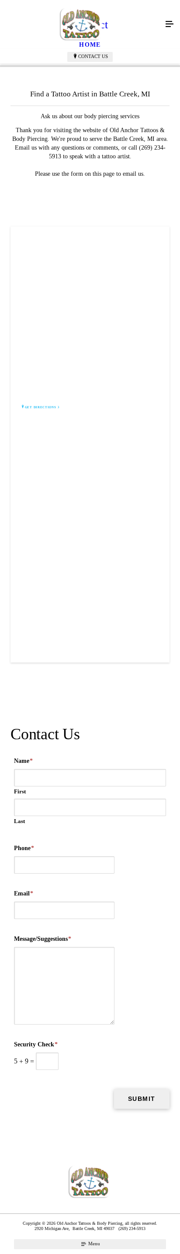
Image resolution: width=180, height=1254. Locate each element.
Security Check (36, 1044)
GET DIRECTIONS (40, 407)
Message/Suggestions (42, 939)
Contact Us (93, 56)
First (20, 791)
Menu (93, 1243)
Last (19, 821)
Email (23, 893)
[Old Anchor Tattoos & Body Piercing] (81, 24)
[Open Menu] (169, 24)
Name (23, 761)
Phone (24, 848)
